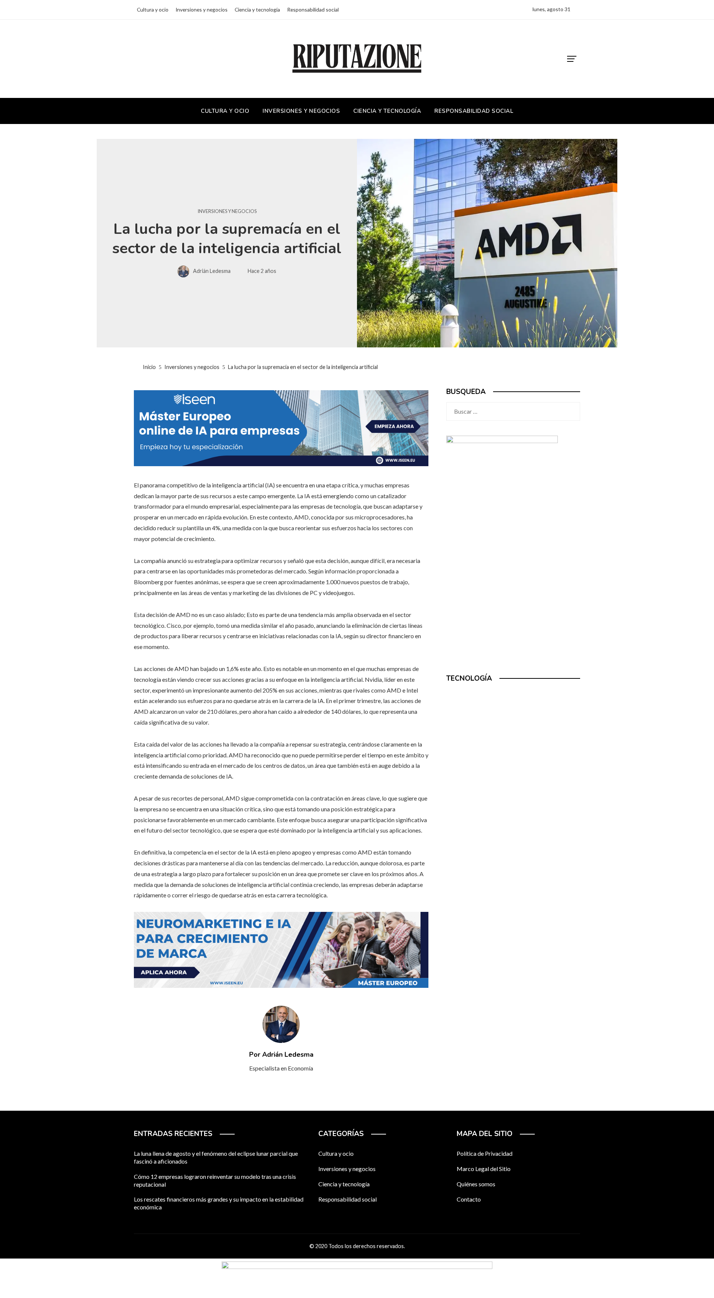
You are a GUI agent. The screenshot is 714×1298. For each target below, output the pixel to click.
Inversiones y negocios (227, 211)
